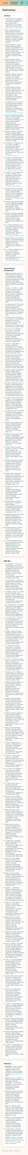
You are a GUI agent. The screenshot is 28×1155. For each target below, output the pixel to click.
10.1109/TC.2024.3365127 (15, 28)
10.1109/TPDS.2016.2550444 (13, 113)
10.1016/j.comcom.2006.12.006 (14, 236)
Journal (5, 3)
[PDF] (10, 432)
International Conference (14, 3)
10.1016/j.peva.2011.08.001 (13, 186)
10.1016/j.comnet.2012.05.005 (14, 170)
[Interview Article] (16, 1074)
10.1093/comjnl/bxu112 (12, 155)
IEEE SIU (22, 3)
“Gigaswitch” (12, 1142)
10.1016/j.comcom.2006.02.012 (14, 260)
